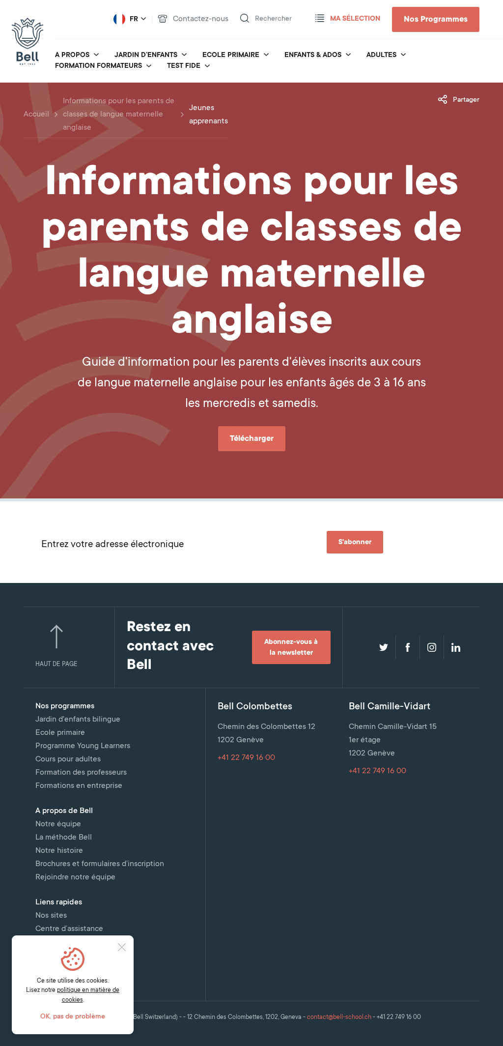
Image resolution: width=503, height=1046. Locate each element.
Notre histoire (59, 850)
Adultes (381, 55)
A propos (72, 55)
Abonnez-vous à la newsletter (291, 648)
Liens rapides (58, 902)
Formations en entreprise (78, 786)
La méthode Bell (63, 837)
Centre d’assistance (69, 929)
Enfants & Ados (312, 55)
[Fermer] (122, 947)
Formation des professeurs (81, 772)
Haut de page (56, 664)
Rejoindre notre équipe (75, 877)
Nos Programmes (436, 19)
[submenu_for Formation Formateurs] (148, 66)
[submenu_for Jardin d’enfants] (184, 55)
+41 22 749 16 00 (246, 758)
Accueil (36, 114)
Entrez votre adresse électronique (112, 545)
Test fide (183, 66)
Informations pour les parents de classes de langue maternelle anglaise (118, 114)
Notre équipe (58, 824)
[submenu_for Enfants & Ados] (348, 55)
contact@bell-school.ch (339, 1017)
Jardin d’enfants (145, 55)
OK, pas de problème (72, 1017)
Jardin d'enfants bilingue (77, 719)
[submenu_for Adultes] (403, 55)
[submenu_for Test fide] (207, 66)
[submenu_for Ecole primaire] (266, 55)
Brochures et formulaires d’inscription (99, 864)
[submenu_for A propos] (96, 55)
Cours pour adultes (68, 759)
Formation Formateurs (98, 66)
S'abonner (354, 543)
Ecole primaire (230, 55)
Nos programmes (64, 706)
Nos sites (51, 915)
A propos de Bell (64, 811)
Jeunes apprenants (208, 115)
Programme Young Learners (82, 746)
